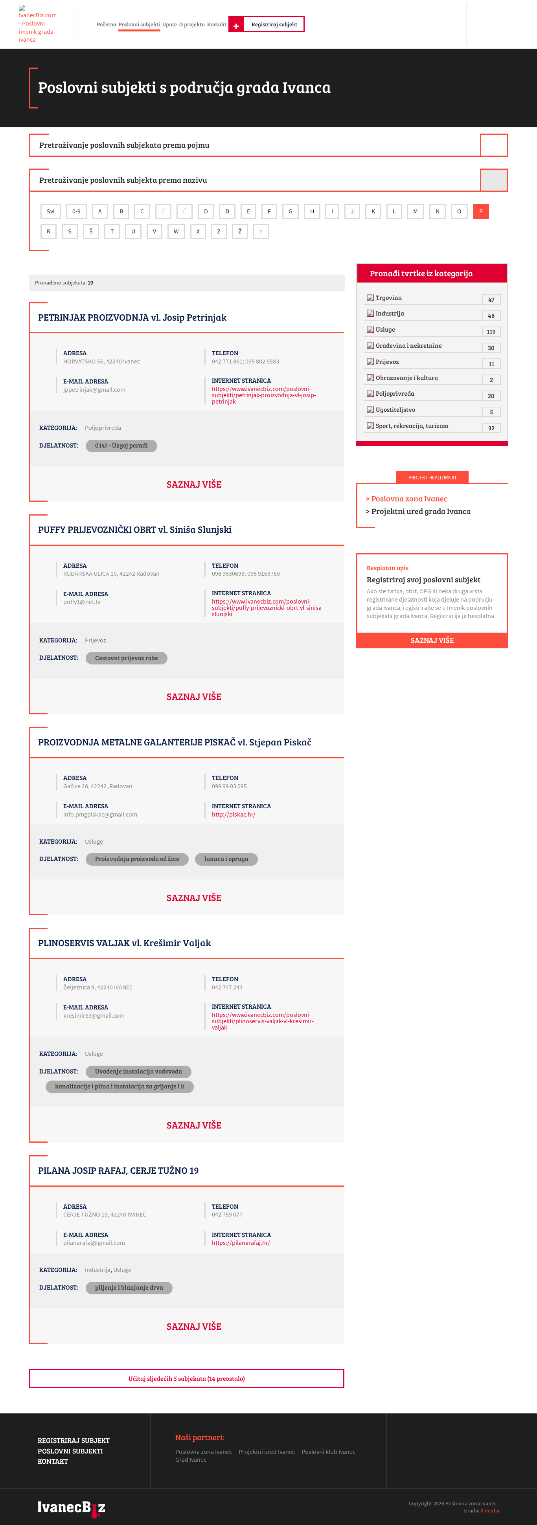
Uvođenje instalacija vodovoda (138, 1071)
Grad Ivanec (190, 1459)
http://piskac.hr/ (234, 814)
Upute (169, 24)
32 (491, 428)
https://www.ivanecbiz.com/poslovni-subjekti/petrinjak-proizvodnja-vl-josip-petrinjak (264, 395)
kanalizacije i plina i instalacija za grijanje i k (119, 1086)
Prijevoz (95, 640)
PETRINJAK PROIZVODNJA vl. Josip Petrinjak (132, 316)
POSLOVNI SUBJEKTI (70, 1450)
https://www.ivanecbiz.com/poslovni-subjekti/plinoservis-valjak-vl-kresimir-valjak (263, 1021)
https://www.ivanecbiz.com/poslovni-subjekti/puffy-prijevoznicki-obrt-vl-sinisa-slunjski (268, 607)
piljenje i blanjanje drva (129, 1287)
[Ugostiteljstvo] (371, 409)
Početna (106, 24)
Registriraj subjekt (274, 24)
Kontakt (216, 24)
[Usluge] (371, 329)
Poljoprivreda (103, 427)
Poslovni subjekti (139, 24)
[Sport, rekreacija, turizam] (371, 425)
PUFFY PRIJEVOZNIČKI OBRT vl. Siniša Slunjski (135, 529)
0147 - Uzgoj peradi (121, 445)
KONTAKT (53, 1461)
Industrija (97, 1270)
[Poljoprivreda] (371, 393)
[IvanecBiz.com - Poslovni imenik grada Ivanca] (38, 24)
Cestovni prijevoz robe (126, 657)
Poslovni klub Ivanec (328, 1451)
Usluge (94, 841)
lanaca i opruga (226, 858)
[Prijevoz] (371, 361)
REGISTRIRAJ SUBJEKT (74, 1440)
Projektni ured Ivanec (267, 1451)
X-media (489, 1510)
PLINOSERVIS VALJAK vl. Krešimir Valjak (124, 942)
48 (491, 315)
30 (491, 347)
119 (491, 331)
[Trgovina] (371, 297)
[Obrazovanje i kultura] (371, 377)
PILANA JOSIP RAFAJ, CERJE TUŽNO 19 (118, 1169)
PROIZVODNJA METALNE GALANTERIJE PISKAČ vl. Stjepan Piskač (174, 741)
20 (491, 395)
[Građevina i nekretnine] (371, 345)
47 (491, 299)
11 (491, 364)
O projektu (192, 24)
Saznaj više (194, 483)
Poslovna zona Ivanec (203, 1451)
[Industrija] (371, 313)
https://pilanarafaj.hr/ (241, 1242)
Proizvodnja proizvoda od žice (137, 858)
